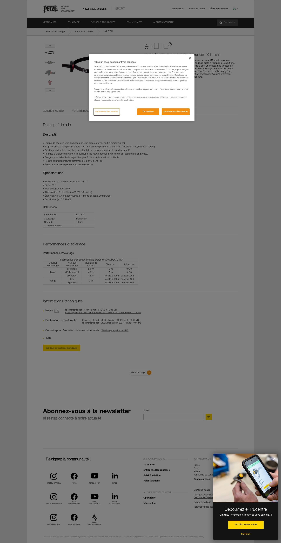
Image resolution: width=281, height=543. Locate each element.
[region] (141, 87)
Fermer (246, 534)
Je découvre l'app (245, 525)
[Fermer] (190, 58)
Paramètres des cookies (106, 112)
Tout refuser (148, 112)
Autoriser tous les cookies (175, 112)
